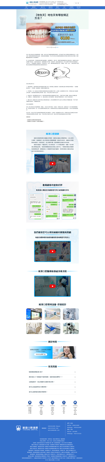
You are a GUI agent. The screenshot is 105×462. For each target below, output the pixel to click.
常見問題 (41, 413)
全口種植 (29, 413)
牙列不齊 (52, 413)
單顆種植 (29, 410)
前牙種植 (29, 407)
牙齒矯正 (52, 407)
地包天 (57, 47)
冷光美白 (41, 407)
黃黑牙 (41, 410)
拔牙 (75, 411)
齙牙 (52, 411)
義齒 (64, 413)
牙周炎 (75, 413)
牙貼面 (41, 414)
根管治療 (75, 414)
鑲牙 (64, 410)
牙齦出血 (75, 410)
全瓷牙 (64, 407)
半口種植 (29, 411)
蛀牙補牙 (75, 407)
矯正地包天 (28, 57)
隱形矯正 (52, 410)
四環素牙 (41, 411)
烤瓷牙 (64, 411)
